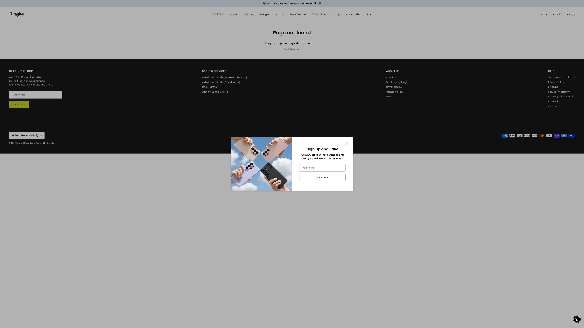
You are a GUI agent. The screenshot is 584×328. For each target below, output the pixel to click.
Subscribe (322, 177)
